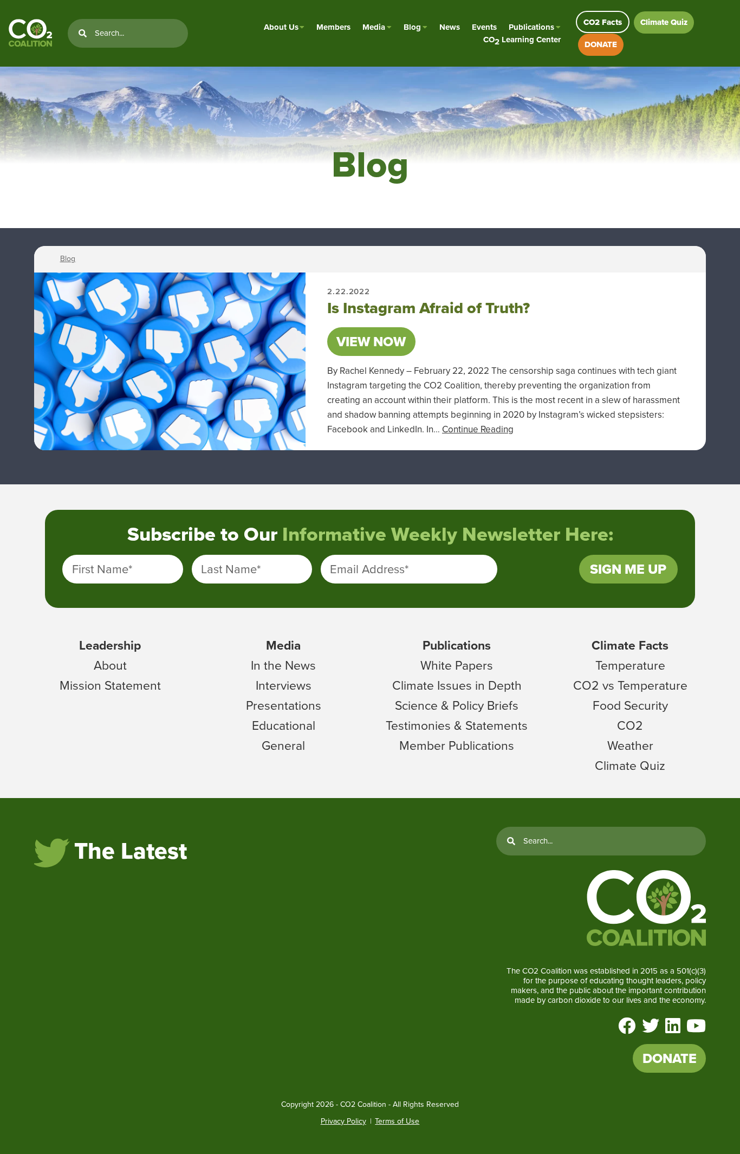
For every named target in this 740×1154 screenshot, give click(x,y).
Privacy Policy (343, 1121)
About (110, 665)
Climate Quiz (663, 22)
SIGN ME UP (628, 569)
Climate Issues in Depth (457, 685)
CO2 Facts (602, 22)
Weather (630, 745)
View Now (371, 342)
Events (484, 27)
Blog (412, 27)
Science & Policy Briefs (456, 705)
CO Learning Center (522, 40)
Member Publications (456, 745)
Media (373, 27)
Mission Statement (110, 685)
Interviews (283, 685)
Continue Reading (478, 429)
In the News (283, 665)
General (283, 745)
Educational (283, 725)
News (449, 27)
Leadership (110, 645)
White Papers (456, 665)
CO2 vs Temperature (630, 685)
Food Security (630, 705)
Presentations (283, 705)
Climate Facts (630, 645)
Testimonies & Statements (457, 725)
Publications (531, 27)
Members (333, 27)
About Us (281, 27)
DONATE (601, 44)
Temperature (630, 665)
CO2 (630, 725)
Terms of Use (397, 1121)
